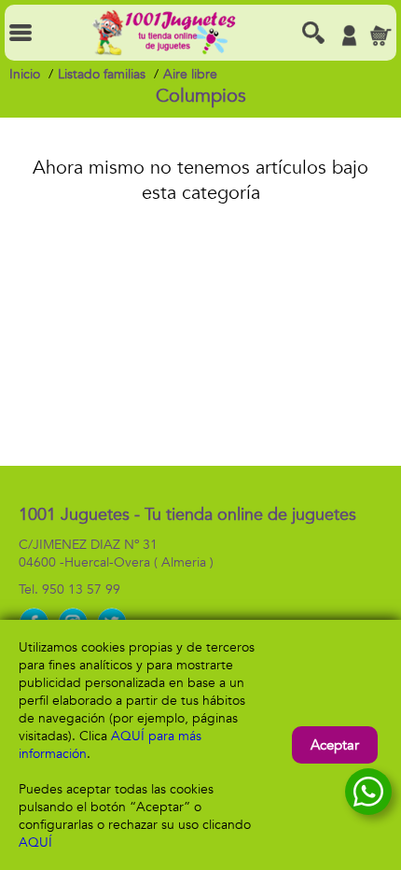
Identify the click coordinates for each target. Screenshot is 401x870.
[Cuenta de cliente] (349, 35)
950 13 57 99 (81, 589)
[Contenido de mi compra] (380, 35)
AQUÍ (35, 842)
